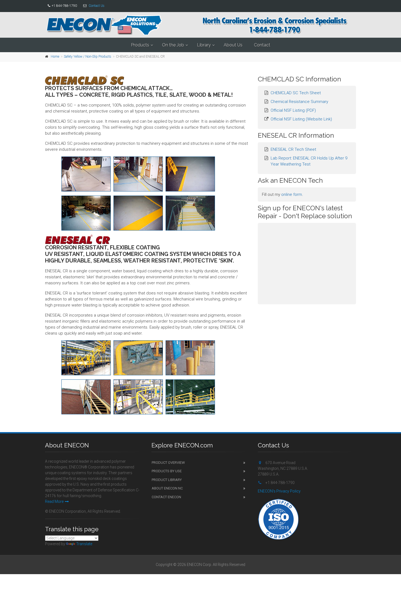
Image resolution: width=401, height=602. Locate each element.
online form (291, 194)
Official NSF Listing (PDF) (293, 110)
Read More (54, 501)
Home (55, 56)
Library (204, 45)
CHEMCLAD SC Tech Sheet (296, 92)
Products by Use (167, 471)
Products (140, 45)
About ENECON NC (167, 488)
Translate (84, 544)
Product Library (167, 480)
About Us (233, 45)
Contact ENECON (166, 497)
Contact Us (96, 6)
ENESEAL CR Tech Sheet (293, 149)
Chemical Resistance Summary (299, 101)
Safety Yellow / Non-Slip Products (87, 56)
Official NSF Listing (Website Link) (301, 119)
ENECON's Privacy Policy (279, 491)
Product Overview (168, 463)
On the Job (173, 45)
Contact (262, 45)
